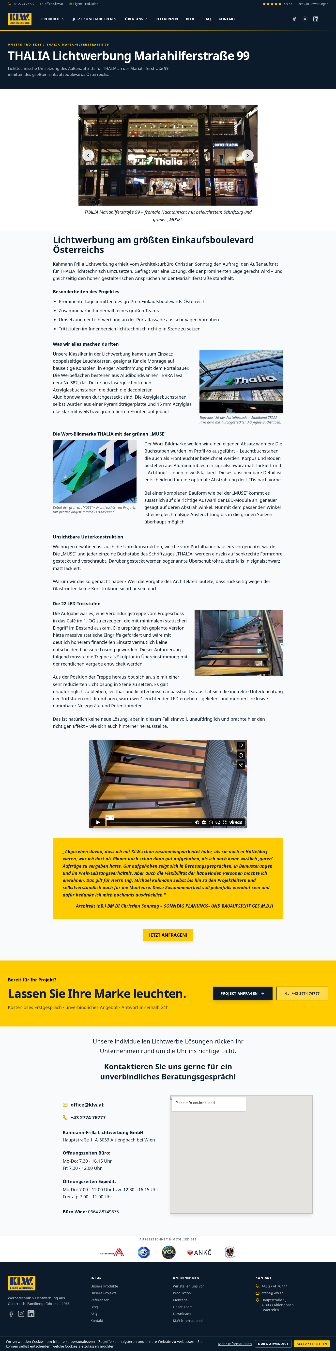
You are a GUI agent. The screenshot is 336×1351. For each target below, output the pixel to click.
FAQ (207, 18)
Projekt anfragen (239, 993)
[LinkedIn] (315, 18)
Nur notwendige (273, 1344)
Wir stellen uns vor (188, 1286)
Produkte (51, 18)
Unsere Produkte (104, 1286)
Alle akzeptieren (312, 1344)
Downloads (182, 1313)
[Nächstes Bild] (248, 155)
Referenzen (166, 18)
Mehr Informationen (235, 1343)
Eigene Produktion (85, 4)
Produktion (182, 1293)
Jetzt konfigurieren (93, 18)
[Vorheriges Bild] (88, 155)
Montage (180, 1300)
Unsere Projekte (25, 44)
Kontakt (227, 18)
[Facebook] (294, 18)
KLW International (188, 1320)
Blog (191, 18)
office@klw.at (54, 4)
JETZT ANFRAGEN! (168, 935)
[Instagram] (305, 18)
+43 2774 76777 (23, 4)
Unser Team (183, 1306)
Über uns (134, 18)
